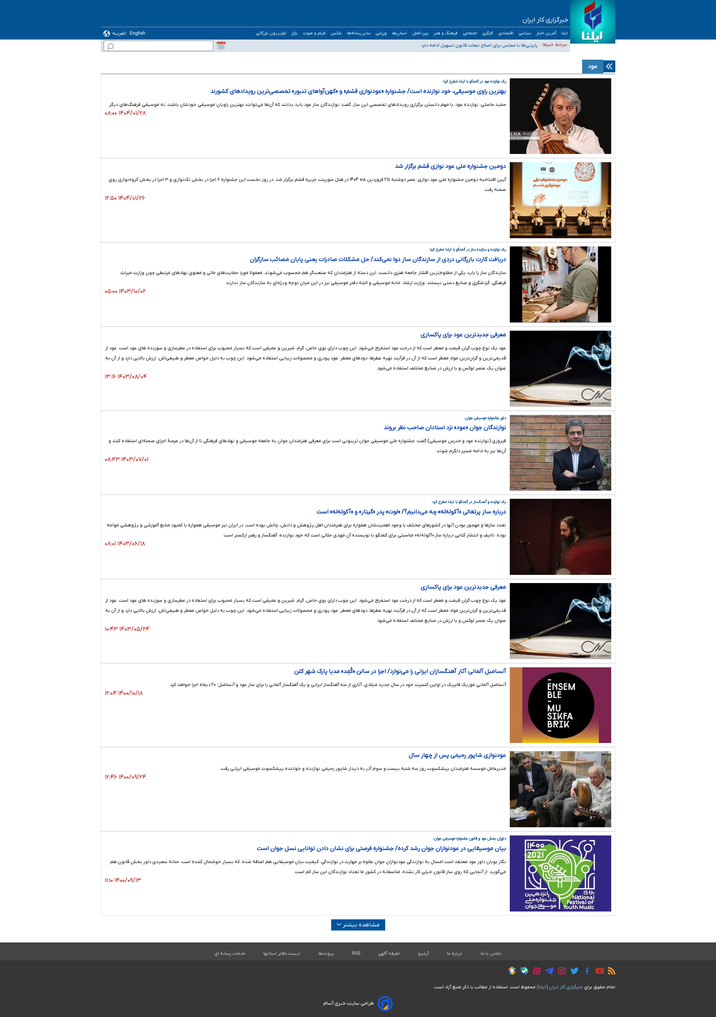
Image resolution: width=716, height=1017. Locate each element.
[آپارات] (535, 972)
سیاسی (524, 33)
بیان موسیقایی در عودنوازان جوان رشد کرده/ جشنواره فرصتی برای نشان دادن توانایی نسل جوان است (381, 848)
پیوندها (326, 954)
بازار (294, 33)
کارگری (487, 33)
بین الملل (420, 33)
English (137, 33)
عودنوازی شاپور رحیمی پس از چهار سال (457, 755)
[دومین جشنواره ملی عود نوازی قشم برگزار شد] (560, 200)
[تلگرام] (547, 971)
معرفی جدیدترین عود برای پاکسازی (463, 335)
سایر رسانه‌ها (359, 33)
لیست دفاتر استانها (282, 954)
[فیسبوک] (585, 972)
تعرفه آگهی (389, 954)
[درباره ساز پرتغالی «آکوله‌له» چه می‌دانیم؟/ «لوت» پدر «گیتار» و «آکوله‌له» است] (560, 537)
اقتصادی (506, 33)
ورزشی (381, 33)
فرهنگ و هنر (446, 33)
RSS (356, 954)
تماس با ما (491, 954)
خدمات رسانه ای (229, 954)
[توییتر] (572, 971)
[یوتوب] (598, 971)
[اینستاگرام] (559, 972)
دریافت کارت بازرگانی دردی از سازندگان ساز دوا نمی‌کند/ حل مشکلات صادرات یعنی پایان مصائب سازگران (378, 259)
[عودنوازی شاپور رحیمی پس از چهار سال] (560, 789)
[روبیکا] (510, 972)
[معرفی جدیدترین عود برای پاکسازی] (560, 369)
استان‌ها (399, 33)
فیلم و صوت (314, 33)
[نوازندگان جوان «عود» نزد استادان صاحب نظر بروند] (560, 453)
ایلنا (564, 33)
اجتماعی (470, 33)
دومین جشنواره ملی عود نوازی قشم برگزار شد (450, 166)
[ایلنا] (592, 22)
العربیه (119, 33)
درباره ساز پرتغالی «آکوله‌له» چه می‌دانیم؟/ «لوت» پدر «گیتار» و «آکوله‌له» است (411, 512)
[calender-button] (221, 46)
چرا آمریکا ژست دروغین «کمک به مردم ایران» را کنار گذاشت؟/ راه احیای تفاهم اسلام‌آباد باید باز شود (440, 48)
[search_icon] (110, 47)
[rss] (609, 972)
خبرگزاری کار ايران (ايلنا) (560, 987)
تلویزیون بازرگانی (271, 33)
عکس (336, 33)
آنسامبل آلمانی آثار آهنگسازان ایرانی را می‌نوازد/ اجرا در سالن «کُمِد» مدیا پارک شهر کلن (400, 671)
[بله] (522, 972)
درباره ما (455, 954)
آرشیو (423, 954)
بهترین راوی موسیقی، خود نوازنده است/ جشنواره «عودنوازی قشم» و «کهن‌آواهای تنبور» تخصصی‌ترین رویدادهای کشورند (358, 91)
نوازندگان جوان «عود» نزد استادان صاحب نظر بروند (445, 427)
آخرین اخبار (546, 33)
